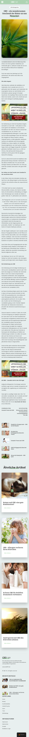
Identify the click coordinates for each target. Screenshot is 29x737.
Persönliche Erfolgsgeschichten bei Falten (17, 433)
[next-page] (5, 649)
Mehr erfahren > (7, 508)
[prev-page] (2, 649)
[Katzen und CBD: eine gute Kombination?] (14, 485)
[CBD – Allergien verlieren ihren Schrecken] (14, 530)
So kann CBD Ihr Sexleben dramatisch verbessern (13, 593)
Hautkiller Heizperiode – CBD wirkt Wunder (19, 425)
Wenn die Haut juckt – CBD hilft (18, 456)
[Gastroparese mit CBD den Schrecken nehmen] (14, 621)
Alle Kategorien (14, 7)
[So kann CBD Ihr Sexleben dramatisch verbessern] (14, 576)
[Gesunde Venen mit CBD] (5, 440)
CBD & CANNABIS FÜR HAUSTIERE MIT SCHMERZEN (17, 680)
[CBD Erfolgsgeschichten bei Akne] (5, 448)
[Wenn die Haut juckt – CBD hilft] (5, 456)
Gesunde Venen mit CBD (8, 410)
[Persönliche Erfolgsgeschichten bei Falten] (5, 433)
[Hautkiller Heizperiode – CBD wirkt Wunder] (5, 425)
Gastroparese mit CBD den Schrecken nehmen (13, 639)
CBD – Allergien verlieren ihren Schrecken (13, 548)
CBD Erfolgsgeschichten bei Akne (18, 448)
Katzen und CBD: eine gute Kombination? (13, 503)
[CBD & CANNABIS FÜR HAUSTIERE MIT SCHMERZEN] (5, 680)
